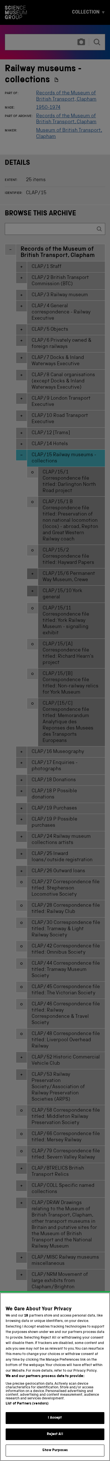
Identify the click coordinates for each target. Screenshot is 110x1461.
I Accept (55, 1418)
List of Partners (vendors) (27, 1404)
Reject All (55, 1434)
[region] (55, 1377)
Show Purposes (55, 1450)
